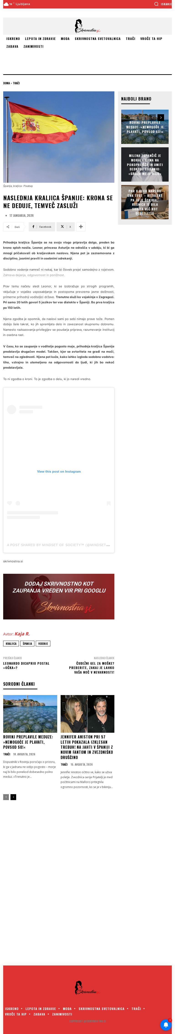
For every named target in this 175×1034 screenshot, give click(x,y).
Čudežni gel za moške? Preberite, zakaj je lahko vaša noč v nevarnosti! (91, 667)
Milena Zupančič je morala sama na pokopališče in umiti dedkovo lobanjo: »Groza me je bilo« (145, 164)
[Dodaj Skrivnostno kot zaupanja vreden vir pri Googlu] (58, 596)
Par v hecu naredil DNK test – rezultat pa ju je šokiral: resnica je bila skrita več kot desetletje (144, 202)
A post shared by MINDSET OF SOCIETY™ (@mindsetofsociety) (67, 545)
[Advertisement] (56, 57)
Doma (6, 83)
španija (27, 643)
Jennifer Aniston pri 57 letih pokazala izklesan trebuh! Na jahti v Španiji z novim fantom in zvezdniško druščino (87, 747)
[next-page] (13, 797)
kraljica (11, 643)
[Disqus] (87, 884)
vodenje (43, 643)
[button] (163, 4)
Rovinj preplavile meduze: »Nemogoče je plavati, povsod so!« (28, 742)
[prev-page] (6, 797)
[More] (81, 226)
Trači (16, 83)
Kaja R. (22, 634)
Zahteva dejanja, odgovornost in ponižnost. (34, 275)
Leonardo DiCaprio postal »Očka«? (26, 665)
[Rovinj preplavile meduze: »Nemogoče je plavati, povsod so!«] (30, 714)
